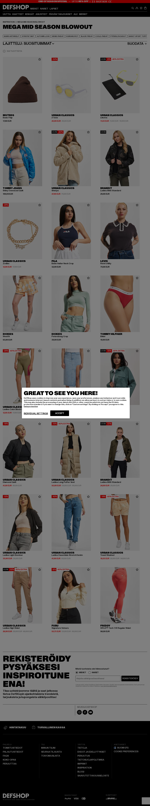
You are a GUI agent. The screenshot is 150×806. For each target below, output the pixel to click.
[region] (76, 403)
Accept (59, 413)
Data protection (31, 406)
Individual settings (36, 413)
